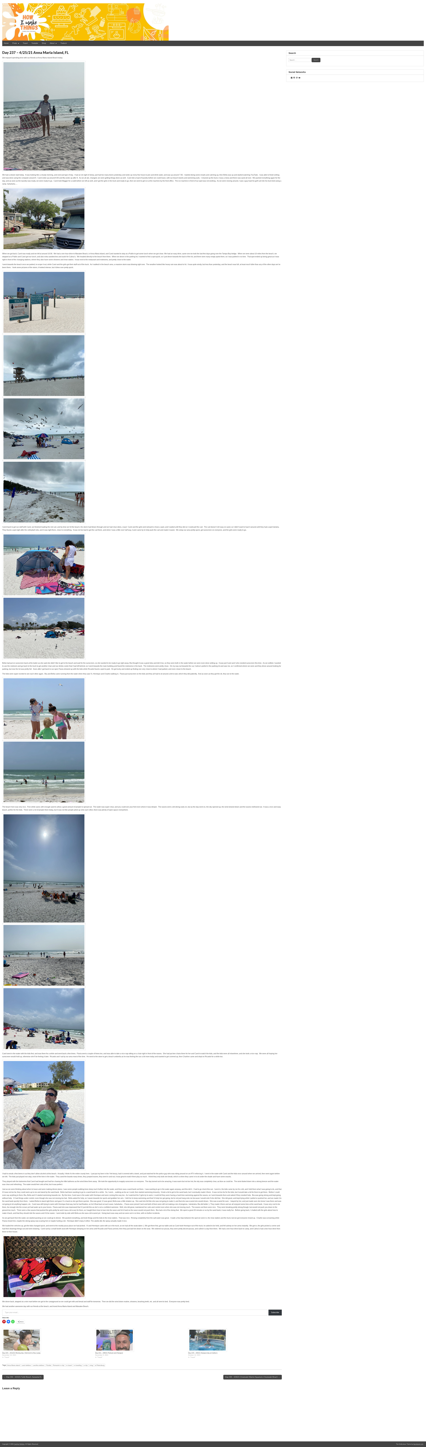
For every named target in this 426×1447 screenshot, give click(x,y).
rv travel (69, 1365)
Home (6, 43)
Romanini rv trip (58, 1365)
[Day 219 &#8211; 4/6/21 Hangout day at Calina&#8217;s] (233, 1340)
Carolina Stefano (19, 1444)
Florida (48, 1365)
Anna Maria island (13, 1365)
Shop (44, 43)
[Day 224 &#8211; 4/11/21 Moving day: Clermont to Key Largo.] (47, 1340)
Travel (25, 43)
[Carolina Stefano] (213, 20)
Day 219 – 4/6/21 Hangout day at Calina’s (202, 1353)
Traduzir (63, 43)
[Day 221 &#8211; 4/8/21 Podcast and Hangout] (140, 1340)
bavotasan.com (418, 1444)
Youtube (35, 43)
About (52, 43)
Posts (14, 43)
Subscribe (275, 1312)
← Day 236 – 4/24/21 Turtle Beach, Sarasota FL (23, 1377)
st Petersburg (99, 1365)
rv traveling (78, 1365)
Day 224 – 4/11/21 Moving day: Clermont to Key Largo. (21, 1353)
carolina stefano (38, 1365)
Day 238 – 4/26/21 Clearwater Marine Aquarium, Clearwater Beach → (252, 1377)
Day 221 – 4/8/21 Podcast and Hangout (109, 1353)
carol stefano (26, 1365)
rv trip (86, 1365)
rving (91, 1365)
